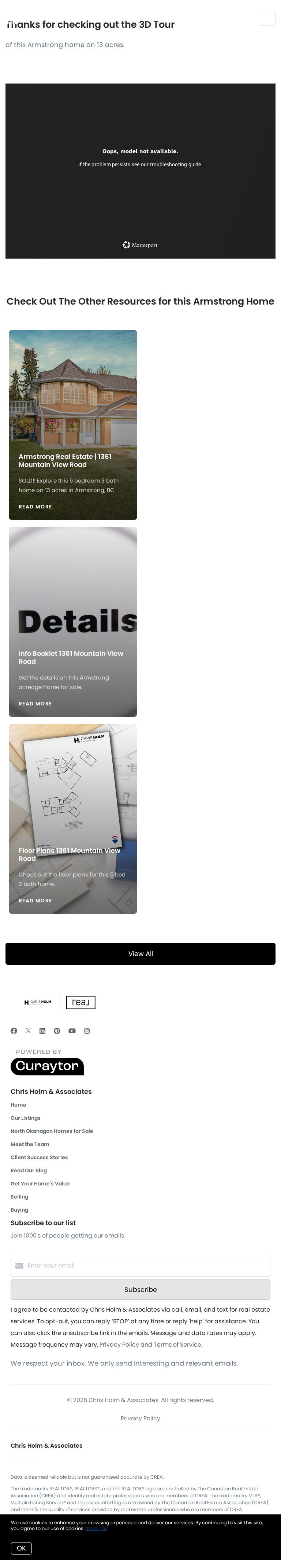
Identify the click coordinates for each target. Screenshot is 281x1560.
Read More (35, 506)
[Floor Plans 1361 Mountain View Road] (73, 780)
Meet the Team (30, 1144)
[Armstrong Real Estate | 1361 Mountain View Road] (73, 386)
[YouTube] (72, 1031)
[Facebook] (14, 1031)
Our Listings (26, 1118)
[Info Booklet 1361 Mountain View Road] (73, 583)
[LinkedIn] (42, 1031)
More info (96, 1528)
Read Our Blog (29, 1170)
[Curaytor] (47, 1073)
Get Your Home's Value (40, 1183)
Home (18, 1104)
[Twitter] (28, 1031)
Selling (19, 1196)
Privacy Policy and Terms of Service (150, 1344)
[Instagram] (87, 1031)
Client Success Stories (39, 1157)
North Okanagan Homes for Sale (52, 1131)
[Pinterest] (57, 1031)
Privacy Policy (140, 1418)
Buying (19, 1209)
